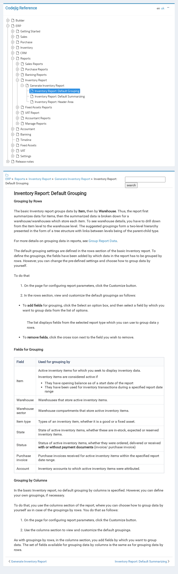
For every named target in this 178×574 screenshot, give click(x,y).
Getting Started (30, 31)
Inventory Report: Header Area (54, 102)
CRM (23, 53)
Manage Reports (35, 123)
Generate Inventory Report (47, 85)
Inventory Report (36, 80)
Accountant (27, 129)
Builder (20, 20)
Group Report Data (103, 241)
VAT (22, 150)
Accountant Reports (38, 118)
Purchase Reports (36, 69)
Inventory (26, 47)
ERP (18, 26)
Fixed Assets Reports (38, 107)
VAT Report (32, 113)
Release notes (25, 161)
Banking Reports (36, 75)
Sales (23, 37)
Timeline (25, 140)
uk (162, 8)
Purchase (26, 42)
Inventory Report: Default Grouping (57, 91)
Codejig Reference (21, 8)
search (131, 185)
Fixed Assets (28, 145)
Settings (25, 156)
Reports (25, 58)
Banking (25, 134)
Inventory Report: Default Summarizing (60, 96)
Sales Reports (34, 64)
